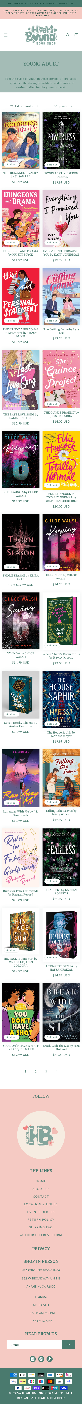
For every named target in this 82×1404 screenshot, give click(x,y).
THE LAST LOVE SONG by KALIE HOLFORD (20, 416)
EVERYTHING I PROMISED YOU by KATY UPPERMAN (61, 252)
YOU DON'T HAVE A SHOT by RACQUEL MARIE (21, 1047)
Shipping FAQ (41, 1227)
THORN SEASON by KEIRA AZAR (21, 577)
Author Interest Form (41, 1235)
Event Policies (41, 1212)
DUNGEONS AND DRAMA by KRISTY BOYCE (20, 252)
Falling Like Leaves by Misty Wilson (61, 812)
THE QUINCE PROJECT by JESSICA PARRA (61, 414)
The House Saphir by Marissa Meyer (61, 734)
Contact (41, 1196)
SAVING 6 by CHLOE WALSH (20, 655)
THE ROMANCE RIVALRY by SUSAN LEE (20, 174)
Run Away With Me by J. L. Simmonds (21, 813)
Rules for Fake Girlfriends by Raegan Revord (20, 892)
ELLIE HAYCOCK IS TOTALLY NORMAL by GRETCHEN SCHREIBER (61, 497)
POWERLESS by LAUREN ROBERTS (61, 175)
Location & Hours (41, 1204)
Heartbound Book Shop (42, 1393)
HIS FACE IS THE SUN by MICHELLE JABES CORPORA (20, 962)
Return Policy (41, 1219)
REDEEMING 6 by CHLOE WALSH (20, 493)
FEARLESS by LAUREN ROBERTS (61, 891)
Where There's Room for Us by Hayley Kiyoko (61, 655)
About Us (41, 1188)
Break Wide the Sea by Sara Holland (61, 1047)
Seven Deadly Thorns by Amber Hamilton (20, 724)
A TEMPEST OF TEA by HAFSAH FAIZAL (61, 968)
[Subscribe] (68, 1344)
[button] (6, 35)
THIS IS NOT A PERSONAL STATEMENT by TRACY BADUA (21, 333)
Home (41, 1181)
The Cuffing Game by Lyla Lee (61, 331)
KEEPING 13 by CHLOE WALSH (61, 576)
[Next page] (56, 1071)
